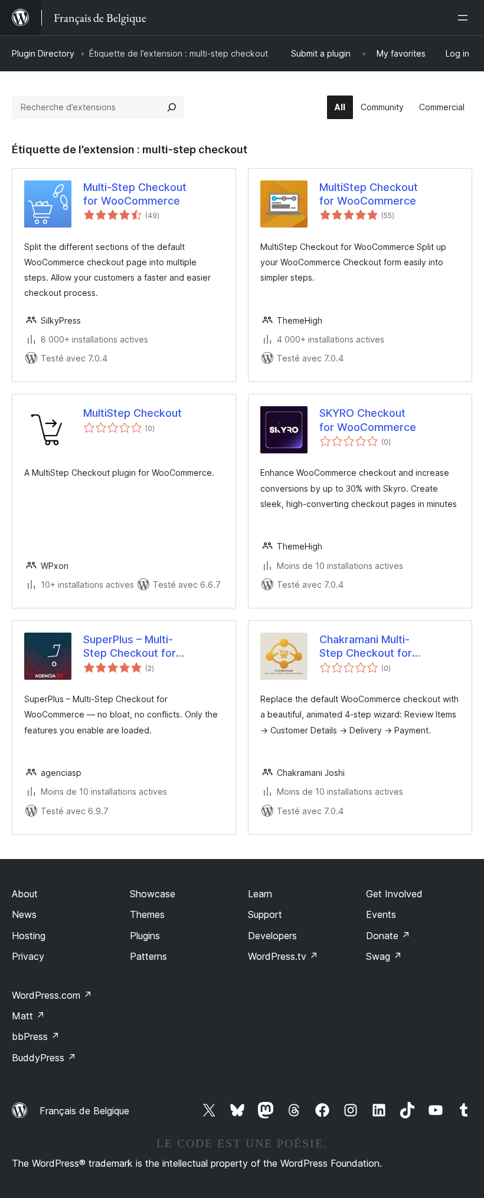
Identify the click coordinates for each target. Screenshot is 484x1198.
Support (265, 914)
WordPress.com (52, 995)
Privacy (28, 956)
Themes (147, 914)
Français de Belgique (84, 1111)
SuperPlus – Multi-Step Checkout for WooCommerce (129, 646)
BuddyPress (44, 1058)
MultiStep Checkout (132, 413)
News (24, 914)
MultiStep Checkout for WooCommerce (368, 194)
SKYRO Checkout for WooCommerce (367, 420)
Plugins (145, 936)
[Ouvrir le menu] (465, 17)
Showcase (152, 894)
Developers (272, 936)
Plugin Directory (43, 53)
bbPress (36, 1036)
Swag (384, 956)
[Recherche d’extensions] (172, 107)
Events (381, 914)
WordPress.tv (283, 956)
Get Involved (394, 894)
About (25, 894)
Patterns (148, 956)
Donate (388, 936)
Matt (28, 1016)
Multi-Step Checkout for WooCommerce (135, 194)
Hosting (28, 936)
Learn (260, 894)
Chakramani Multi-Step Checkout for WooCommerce (365, 646)
